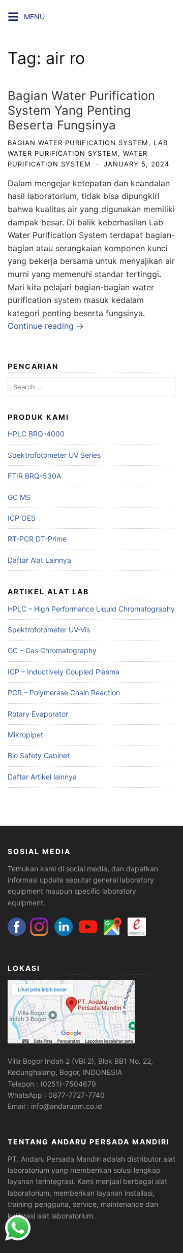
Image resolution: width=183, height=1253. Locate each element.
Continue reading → (46, 326)
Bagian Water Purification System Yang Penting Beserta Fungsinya (81, 110)
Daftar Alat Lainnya (39, 560)
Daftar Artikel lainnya (42, 776)
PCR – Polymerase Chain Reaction (64, 692)
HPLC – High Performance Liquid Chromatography (91, 608)
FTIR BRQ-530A (34, 475)
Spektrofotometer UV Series (54, 455)
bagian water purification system (78, 143)
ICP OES (22, 518)
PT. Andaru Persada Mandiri (54, 1159)
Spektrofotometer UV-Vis (49, 629)
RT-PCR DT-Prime (37, 538)
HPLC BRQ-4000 (36, 433)
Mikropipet (25, 734)
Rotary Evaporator (38, 713)
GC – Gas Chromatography (52, 650)
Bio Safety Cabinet (39, 755)
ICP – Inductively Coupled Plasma (63, 671)
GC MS (19, 497)
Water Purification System (57, 235)
